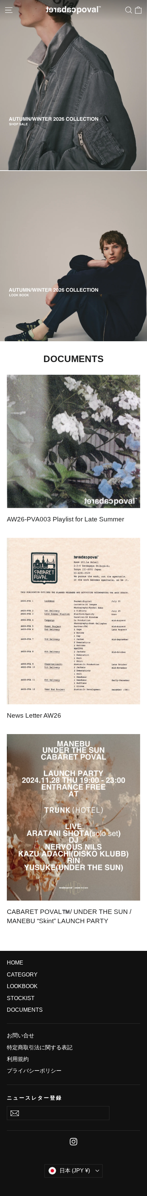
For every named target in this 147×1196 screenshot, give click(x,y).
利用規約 (18, 1059)
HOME (15, 963)
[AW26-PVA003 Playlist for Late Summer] (73, 441)
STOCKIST (21, 998)
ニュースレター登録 (34, 1098)
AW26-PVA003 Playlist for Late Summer (65, 519)
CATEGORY (22, 975)
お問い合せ (20, 1035)
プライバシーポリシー (34, 1071)
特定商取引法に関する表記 (39, 1047)
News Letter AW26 (34, 715)
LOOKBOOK (22, 986)
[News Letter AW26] (73, 621)
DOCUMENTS (25, 1010)
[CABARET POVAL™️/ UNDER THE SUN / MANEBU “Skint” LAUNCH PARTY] (73, 817)
